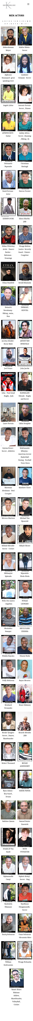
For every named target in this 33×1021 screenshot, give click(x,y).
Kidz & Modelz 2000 (14, 5)
